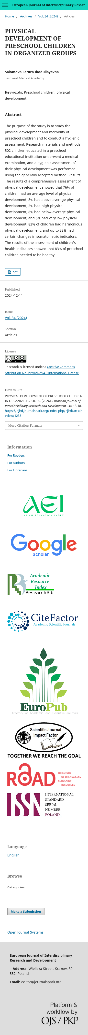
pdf (14, 272)
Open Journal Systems (25, 932)
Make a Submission (26, 911)
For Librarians (17, 470)
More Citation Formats (25, 425)
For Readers (16, 455)
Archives (26, 16)
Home (9, 16)
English (13, 855)
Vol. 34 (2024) (48, 16)
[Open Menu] (5, 5)
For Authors (16, 463)
